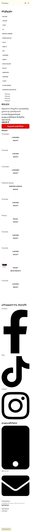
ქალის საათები (9, 16)
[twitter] (5, 32)
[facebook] (3, 32)
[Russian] (9, 529)
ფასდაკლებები (9, 19)
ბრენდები (8, 10)
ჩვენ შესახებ (8, 25)
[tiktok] (7, 32)
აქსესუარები (8, 22)
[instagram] (9, 32)
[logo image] (6, 4)
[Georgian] (3, 529)
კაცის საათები (8, 13)
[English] (6, 529)
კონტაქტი (7, 28)
